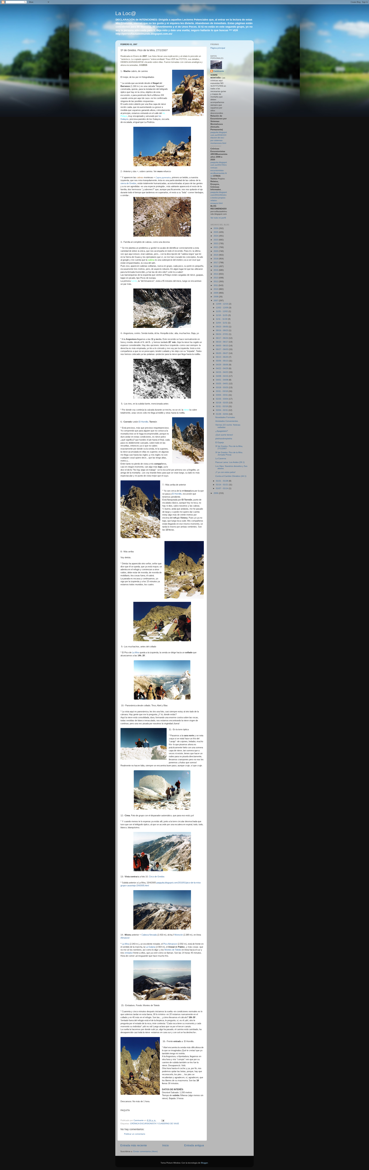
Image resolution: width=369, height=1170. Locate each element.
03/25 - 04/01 (222, 383)
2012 (216, 281)
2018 (216, 259)
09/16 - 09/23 (222, 330)
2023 (216, 240)
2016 (216, 266)
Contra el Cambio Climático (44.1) (230, 476)
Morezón (178, 935)
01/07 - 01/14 (222, 488)
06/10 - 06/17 (222, 342)
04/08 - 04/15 (222, 376)
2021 (216, 247)
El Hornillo (143, 422)
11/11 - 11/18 (222, 319)
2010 (216, 289)
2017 (216, 262)
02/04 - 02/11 (222, 410)
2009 (216, 293)
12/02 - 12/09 (222, 308)
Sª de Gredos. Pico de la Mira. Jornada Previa (229, 453)
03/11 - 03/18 (222, 391)
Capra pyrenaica (163, 177)
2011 (216, 285)
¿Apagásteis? (221, 431)
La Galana (150, 947)
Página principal (217, 48)
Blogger (204, 1163)
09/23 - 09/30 (222, 327)
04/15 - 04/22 (222, 372)
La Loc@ (125, 13)
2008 (216, 297)
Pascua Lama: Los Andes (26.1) (230, 462)
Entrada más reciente (133, 1145)
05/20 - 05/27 (222, 353)
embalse (129, 953)
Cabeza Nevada (149, 935)
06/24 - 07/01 (222, 334)
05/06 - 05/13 (222, 361)
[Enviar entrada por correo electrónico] (163, 1120)
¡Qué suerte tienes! (224, 435)
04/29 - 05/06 (222, 365)
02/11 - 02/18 (222, 406)
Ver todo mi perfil (218, 218)
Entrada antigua (194, 1145)
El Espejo (219, 442)
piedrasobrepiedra (223, 439)
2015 (216, 270)
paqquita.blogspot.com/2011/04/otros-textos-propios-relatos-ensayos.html (218, 197)
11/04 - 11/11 (222, 323)
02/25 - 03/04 (222, 399)
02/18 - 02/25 (222, 403)
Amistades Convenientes (226, 421)
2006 (216, 493)
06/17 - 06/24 (222, 338)
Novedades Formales (225, 417)
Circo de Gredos (156, 876)
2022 (216, 243)
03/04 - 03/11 (222, 395)
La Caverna (220, 458)
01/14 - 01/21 (222, 485)
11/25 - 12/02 (222, 311)
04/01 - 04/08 (222, 380)
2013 (216, 278)
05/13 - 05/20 (222, 357)
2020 (216, 251)
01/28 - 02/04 (222, 414)
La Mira (135, 652)
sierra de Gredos (128, 183)
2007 (216, 300)
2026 (216, 228)
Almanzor (125, 938)
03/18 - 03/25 (222, 387)
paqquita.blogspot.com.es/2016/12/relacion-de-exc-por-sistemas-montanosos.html (218, 137)
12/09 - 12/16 (222, 304)
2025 (216, 232)
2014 (216, 274)
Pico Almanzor (170, 944)
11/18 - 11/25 (222, 315)
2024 (216, 236)
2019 (216, 255)
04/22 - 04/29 (222, 368)
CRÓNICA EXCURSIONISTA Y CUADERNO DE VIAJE (154, 1123)
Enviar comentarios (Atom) (145, 1151)
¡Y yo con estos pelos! (225, 472)
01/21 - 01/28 (222, 481)
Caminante (218, 71)
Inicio (165, 1145)
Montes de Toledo (172, 950)
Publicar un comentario (134, 1134)
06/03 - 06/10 (222, 346)
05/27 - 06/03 (222, 349)
